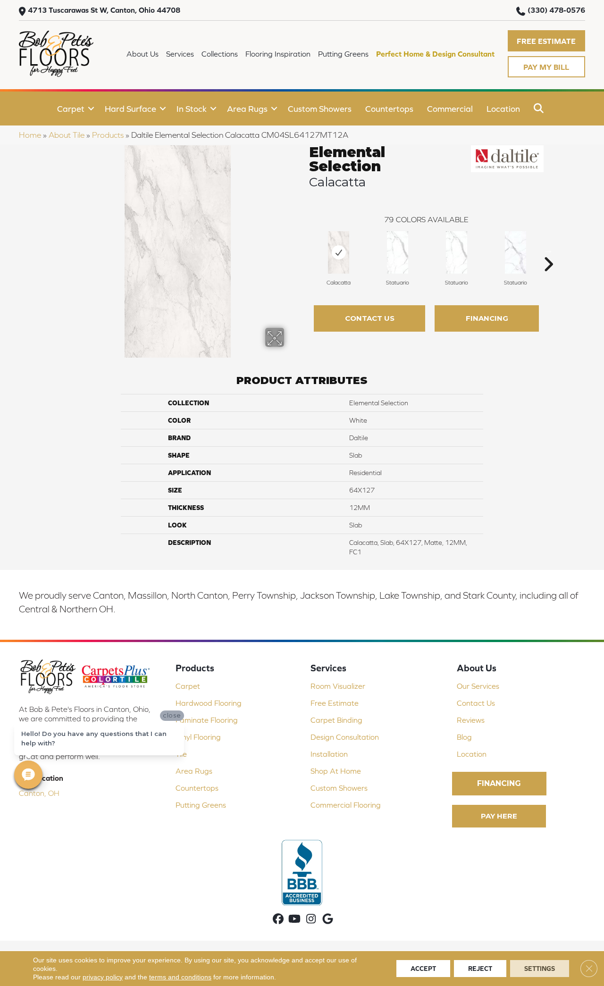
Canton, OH (39, 793)
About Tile (66, 135)
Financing (487, 318)
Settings (539, 968)
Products (108, 135)
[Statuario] (398, 252)
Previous (304, 250)
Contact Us (369, 318)
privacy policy (103, 977)
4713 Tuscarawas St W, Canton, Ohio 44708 (104, 10)
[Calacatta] (339, 252)
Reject (480, 968)
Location (503, 109)
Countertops (389, 109)
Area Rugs (247, 109)
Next (548, 250)
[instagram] (311, 920)
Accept (423, 968)
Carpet (70, 109)
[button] (546, 40)
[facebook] (278, 920)
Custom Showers (320, 109)
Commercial (450, 109)
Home (30, 135)
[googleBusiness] (328, 920)
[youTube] (295, 920)
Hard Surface (130, 109)
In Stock (191, 109)
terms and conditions (180, 977)
